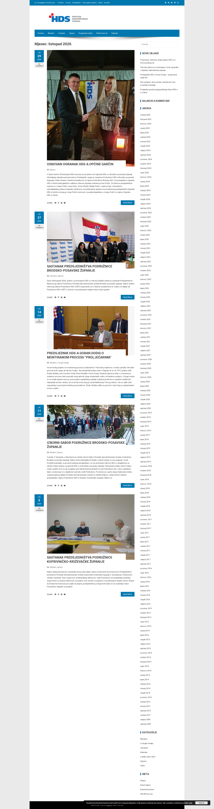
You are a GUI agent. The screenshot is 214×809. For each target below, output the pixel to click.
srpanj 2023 (145, 235)
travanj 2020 (145, 395)
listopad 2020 (145, 368)
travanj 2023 (145, 248)
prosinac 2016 (146, 568)
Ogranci (72, 33)
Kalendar (115, 33)
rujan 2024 (144, 173)
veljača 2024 (145, 204)
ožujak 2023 (145, 253)
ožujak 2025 (145, 146)
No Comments (40, 65)
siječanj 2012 (145, 711)
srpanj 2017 (145, 537)
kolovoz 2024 (145, 177)
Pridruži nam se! (102, 33)
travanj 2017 (145, 551)
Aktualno (51, 33)
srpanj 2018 (145, 488)
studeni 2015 (145, 613)
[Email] (64, 202)
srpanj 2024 (145, 181)
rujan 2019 (144, 426)
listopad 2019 (145, 422)
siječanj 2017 (145, 564)
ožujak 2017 (145, 555)
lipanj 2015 (144, 635)
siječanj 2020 (145, 408)
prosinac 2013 (146, 697)
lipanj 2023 (144, 239)
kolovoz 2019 (145, 430)
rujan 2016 (144, 573)
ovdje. (190, 803)
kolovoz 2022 (145, 279)
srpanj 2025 (145, 128)
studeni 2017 (145, 524)
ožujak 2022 (145, 302)
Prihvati (201, 803)
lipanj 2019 (144, 439)
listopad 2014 (145, 662)
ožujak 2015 (145, 639)
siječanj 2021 (145, 355)
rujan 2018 (144, 479)
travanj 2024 (145, 195)
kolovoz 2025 (145, 124)
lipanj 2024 (144, 186)
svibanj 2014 (145, 684)
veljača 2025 (145, 150)
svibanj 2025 (145, 137)
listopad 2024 (145, 168)
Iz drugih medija (63, 363)
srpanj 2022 (145, 284)
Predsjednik (76, 3)
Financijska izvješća (89, 3)
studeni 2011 (145, 715)
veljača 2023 (145, 257)
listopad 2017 (145, 528)
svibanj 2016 (145, 591)
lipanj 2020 (144, 386)
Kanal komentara (147, 789)
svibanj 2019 (145, 444)
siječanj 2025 (145, 155)
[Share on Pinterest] (61, 202)
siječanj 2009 (145, 724)
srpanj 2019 (145, 435)
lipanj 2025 (144, 133)
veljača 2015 (145, 644)
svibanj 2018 (145, 497)
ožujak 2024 (145, 199)
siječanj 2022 (145, 310)
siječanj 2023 (145, 261)
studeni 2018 (145, 470)
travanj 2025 (145, 141)
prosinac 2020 (146, 359)
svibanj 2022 (145, 293)
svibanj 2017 (145, 546)
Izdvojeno (61, 33)
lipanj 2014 (144, 679)
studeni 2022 (145, 270)
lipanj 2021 (144, 333)
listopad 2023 (145, 221)
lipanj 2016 (144, 586)
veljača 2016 (145, 604)
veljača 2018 (145, 510)
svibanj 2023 (145, 244)
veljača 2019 (145, 457)
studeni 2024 (145, 164)
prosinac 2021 (146, 315)
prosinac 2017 (146, 519)
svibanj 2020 (145, 390)
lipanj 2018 (144, 493)
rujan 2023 (144, 226)
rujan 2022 (144, 275)
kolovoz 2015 (145, 626)
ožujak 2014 (145, 693)
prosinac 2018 (146, 466)
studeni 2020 (145, 364)
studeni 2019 (145, 417)
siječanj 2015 (145, 648)
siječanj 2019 (145, 462)
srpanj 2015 (145, 631)
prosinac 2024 (146, 159)
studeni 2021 (145, 319)
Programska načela (85, 33)
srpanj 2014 (145, 675)
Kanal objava (145, 785)
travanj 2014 (145, 688)
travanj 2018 (145, 502)
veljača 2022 (145, 306)
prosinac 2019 (146, 413)
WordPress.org (146, 794)
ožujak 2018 (145, 506)
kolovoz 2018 (145, 484)
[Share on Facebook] (55, 202)
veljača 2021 (145, 350)
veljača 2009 (145, 719)
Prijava (143, 780)
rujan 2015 (144, 622)
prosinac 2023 (146, 213)
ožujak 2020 (145, 399)
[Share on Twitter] (58, 202)
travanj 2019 (145, 448)
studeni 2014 (145, 657)
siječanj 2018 (145, 515)
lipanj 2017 (144, 542)
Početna (61, 3)
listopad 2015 (145, 617)
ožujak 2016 (145, 599)
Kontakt (107, 3)
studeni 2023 (145, 217)
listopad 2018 (145, 475)
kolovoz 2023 (145, 230)
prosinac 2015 (146, 608)
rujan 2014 (144, 666)
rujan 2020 (144, 373)
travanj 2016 (145, 595)
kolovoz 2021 (145, 328)
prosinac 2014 (146, 653)
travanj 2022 (145, 297)
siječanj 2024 (145, 208)
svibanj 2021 (145, 337)
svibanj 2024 (145, 190)
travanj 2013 (145, 706)
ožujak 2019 (145, 453)
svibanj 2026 (145, 115)
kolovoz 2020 (145, 377)
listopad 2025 (145, 119)
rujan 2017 (144, 533)
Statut (100, 3)
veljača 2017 (145, 559)
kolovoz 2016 (145, 577)
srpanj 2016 (145, 582)
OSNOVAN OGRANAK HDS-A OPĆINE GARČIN (80, 164)
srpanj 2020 (145, 382)
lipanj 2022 (144, 288)
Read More (127, 203)
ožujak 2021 (145, 346)
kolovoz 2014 (145, 671)
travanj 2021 (145, 342)
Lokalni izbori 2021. (148, 757)
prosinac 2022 (146, 266)
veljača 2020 (145, 404)
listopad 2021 (145, 324)
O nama (68, 3)
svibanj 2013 (145, 702)
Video (142, 766)
